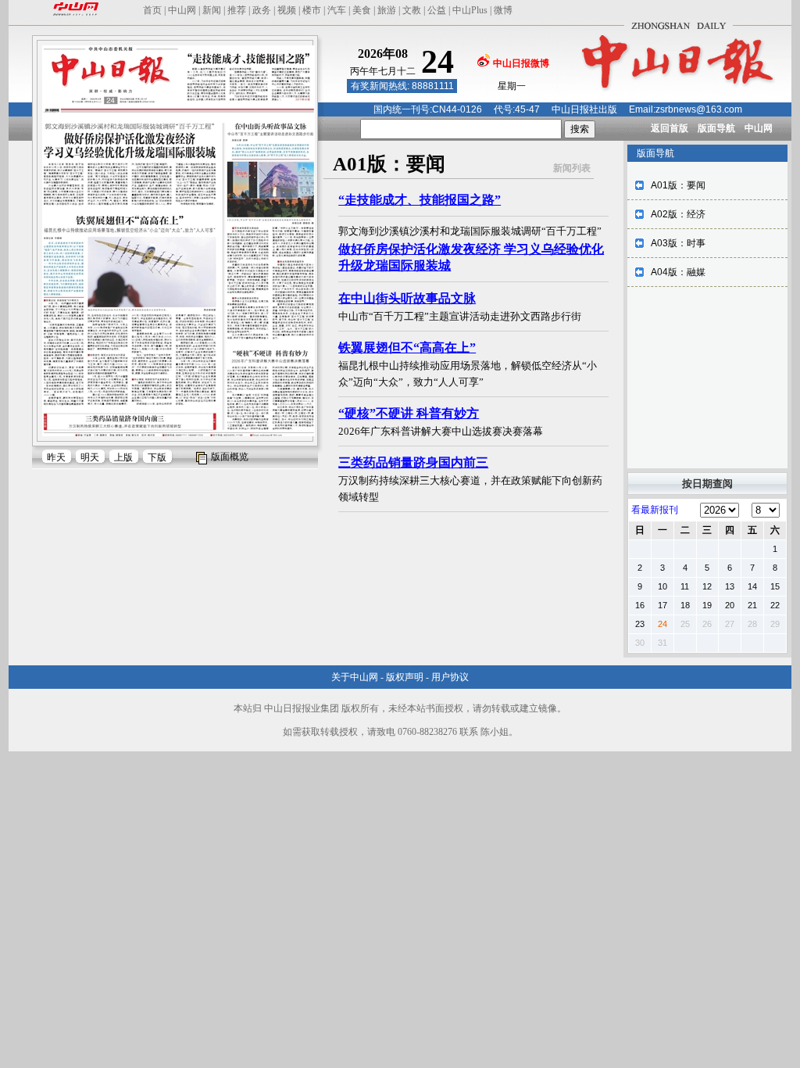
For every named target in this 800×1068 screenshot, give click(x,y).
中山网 (182, 10)
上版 (123, 457)
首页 (152, 10)
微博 (503, 10)
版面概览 (229, 456)
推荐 (236, 10)
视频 (286, 10)
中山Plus (470, 10)
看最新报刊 (654, 509)
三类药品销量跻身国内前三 (413, 462)
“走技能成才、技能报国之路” (419, 199)
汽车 (336, 10)
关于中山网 (354, 677)
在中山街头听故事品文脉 (407, 298)
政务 (261, 10)
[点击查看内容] (264, 139)
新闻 (211, 10)
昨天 (56, 457)
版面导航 (716, 128)
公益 (436, 10)
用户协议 (450, 677)
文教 (411, 10)
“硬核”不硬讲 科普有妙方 (408, 413)
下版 (157, 457)
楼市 (311, 10)
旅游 (386, 10)
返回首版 (669, 128)
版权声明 (404, 677)
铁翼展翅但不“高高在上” (407, 347)
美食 (361, 10)
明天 (89, 457)
